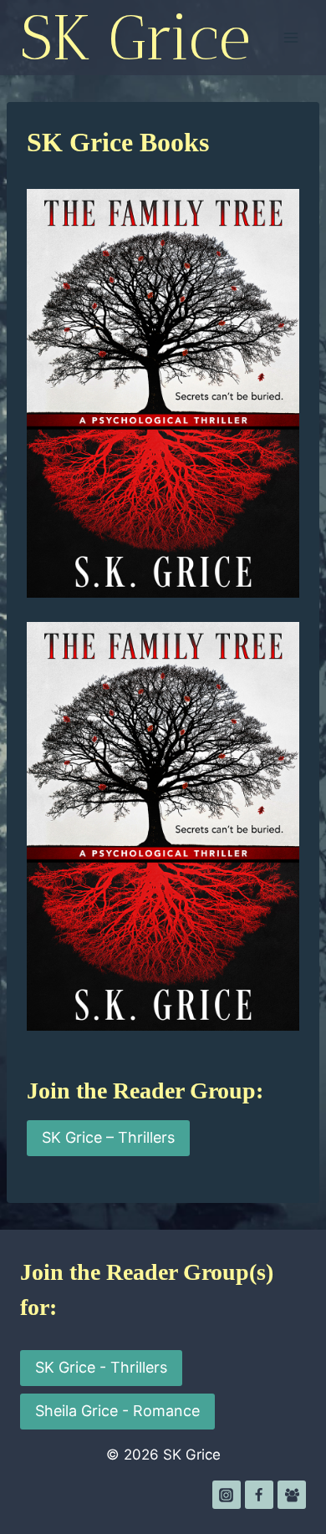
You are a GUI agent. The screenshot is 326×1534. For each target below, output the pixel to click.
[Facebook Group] (292, 1494)
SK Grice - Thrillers (101, 1367)
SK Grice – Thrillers (108, 1137)
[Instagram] (226, 1494)
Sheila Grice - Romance (117, 1410)
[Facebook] (259, 1494)
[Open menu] (290, 37)
